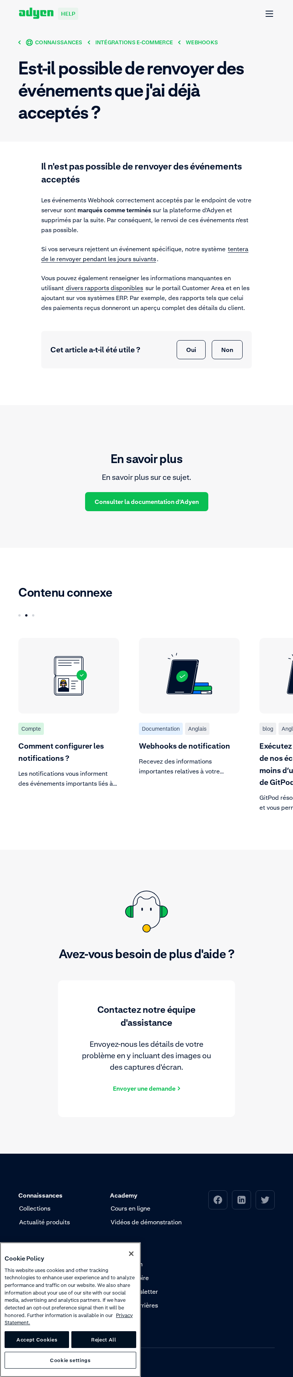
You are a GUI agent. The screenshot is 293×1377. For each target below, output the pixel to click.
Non (227, 350)
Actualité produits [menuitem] (44, 1222)
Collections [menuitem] (34, 1208)
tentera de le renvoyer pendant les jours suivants (144, 254)
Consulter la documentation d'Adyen (147, 501)
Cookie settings (70, 1360)
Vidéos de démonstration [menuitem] (146, 1222)
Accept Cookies (36, 1340)
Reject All (103, 1340)
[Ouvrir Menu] (269, 14)
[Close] (131, 1253)
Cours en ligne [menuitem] (130, 1208)
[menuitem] (217, 1199)
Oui (191, 350)
